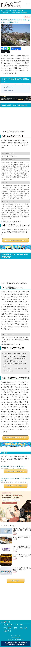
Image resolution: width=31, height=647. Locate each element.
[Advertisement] (15, 600)
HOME (2, 10)
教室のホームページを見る (15, 471)
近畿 (15, 628)
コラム (14, 533)
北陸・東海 (7, 628)
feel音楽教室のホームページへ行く (15, 437)
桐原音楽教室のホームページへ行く (15, 240)
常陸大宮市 (20, 10)
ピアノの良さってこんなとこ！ (21, 537)
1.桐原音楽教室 (9, 87)
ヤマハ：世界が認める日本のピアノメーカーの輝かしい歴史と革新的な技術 (22, 548)
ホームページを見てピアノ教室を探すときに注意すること (22, 568)
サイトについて (15, 635)
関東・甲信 (8, 10)
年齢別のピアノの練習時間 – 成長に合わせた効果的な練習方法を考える (22, 530)
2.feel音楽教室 (8, 90)
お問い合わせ (15, 637)
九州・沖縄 (7, 631)
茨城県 (14, 10)
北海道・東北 (8, 625)
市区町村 (27, 16)
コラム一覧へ (15, 580)
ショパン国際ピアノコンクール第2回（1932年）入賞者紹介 (22, 555)
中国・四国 (23, 628)
